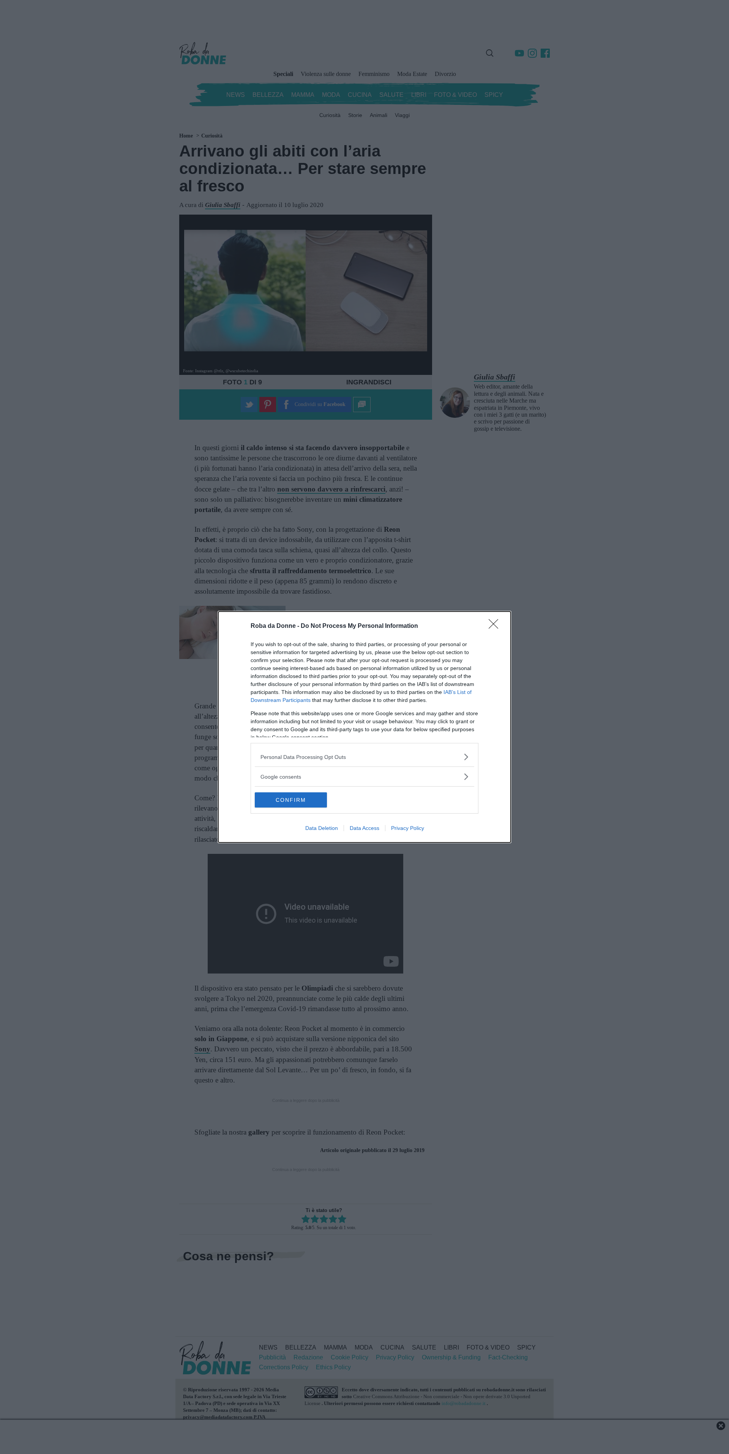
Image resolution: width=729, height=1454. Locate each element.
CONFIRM (291, 800)
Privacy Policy (407, 828)
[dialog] (364, 727)
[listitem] (364, 757)
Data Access (364, 828)
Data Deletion (321, 828)
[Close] (496, 626)
